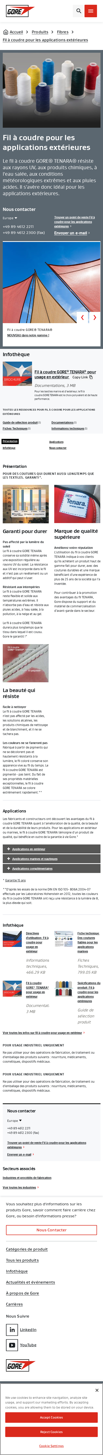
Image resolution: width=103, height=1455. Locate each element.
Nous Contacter (51, 1230)
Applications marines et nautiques (35, 859)
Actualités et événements (30, 1282)
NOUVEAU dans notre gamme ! (28, 335)
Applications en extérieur (28, 849)
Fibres (62, 32)
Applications (56, 442)
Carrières (14, 1304)
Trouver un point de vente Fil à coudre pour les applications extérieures (74, 221)
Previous (82, 317)
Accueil (16, 32)
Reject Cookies (51, 1432)
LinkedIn (28, 1330)
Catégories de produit (27, 1249)
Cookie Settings (51, 1446)
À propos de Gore (22, 1293)
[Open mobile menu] (90, 11)
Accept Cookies (51, 1417)
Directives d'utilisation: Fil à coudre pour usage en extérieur (37, 942)
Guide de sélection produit (20, 422)
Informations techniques (68, 428)
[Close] (97, 1390)
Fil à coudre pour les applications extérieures (45, 40)
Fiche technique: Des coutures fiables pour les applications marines (89, 942)
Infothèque (9, 448)
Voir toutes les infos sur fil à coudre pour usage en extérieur (42, 1033)
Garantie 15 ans (15, 880)
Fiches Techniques (15, 428)
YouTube (28, 1345)
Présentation (10, 441)
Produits (40, 32)
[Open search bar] (78, 11)
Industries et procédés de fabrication (27, 1178)
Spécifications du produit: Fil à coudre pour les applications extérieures (89, 992)
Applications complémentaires (32, 868)
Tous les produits (22, 1260)
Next (94, 317)
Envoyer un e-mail (70, 233)
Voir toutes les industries (19, 1187)
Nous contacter (57, 448)
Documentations (63, 422)
